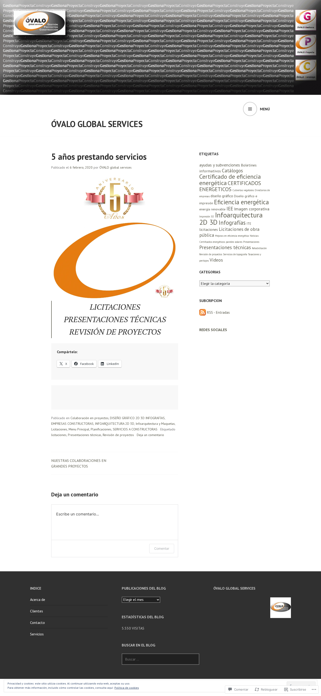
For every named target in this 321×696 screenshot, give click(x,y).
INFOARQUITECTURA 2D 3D (114, 423)
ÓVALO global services (97, 123)
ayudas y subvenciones (219, 165)
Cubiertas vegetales (243, 190)
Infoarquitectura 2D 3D (231, 218)
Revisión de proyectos (118, 435)
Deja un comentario (150, 435)
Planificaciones (101, 429)
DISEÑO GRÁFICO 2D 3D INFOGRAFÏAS (137, 418)
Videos (216, 260)
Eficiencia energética (241, 202)
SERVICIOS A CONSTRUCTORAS (135, 429)
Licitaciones (59, 429)
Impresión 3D (206, 216)
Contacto (37, 622)
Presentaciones (251, 242)
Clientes (36, 611)
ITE (249, 223)
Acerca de (37, 599)
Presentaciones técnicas (84, 435)
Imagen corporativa (251, 209)
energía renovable (212, 209)
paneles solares (234, 242)
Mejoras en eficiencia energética (232, 235)
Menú (265, 109)
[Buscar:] (160, 659)
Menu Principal (79, 429)
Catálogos (232, 170)
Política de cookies (126, 687)
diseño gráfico (222, 195)
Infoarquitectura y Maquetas (155, 423)
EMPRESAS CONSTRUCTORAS (72, 423)
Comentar (161, 548)
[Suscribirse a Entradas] (202, 312)
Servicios (37, 634)
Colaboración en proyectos (89, 418)
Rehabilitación (259, 248)
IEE (230, 208)
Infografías (232, 222)
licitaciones (59, 435)
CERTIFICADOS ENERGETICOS (230, 186)
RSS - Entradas (218, 312)
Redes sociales (213, 329)
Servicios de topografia (235, 254)
